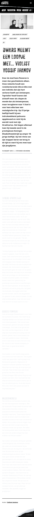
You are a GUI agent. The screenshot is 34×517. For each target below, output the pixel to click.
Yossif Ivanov (13, 38)
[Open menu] (31, 3)
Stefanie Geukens (23, 151)
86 (3, 42)
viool (4, 38)
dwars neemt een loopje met (20, 34)
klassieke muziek (24, 38)
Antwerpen (6, 34)
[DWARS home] (6, 3)
